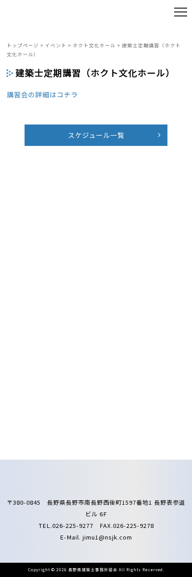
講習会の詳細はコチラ (42, 94)
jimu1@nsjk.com (107, 537)
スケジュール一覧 (96, 135)
